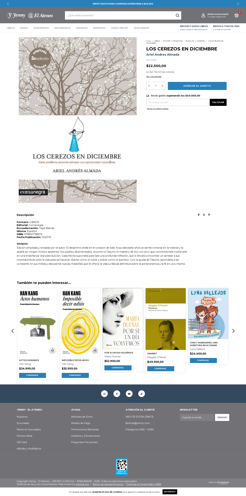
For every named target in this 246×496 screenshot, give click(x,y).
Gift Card (22, 442)
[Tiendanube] (218, 483)
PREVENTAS (99, 28)
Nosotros (22, 416)
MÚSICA (24, 28)
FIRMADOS (81, 28)
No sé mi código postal (157, 108)
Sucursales (23, 423)
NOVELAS (190, 41)
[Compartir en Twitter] (204, 214)
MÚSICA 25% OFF (119, 28)
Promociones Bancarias (85, 429)
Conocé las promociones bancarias (123, 4)
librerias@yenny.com (138, 423)
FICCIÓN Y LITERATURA (173, 41)
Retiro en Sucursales (29, 429)
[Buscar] (177, 15)
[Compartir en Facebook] (198, 214)
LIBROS (10, 28)
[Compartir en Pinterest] (209, 214)
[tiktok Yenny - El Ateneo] (141, 393)
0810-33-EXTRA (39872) (139, 416)
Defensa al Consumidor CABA (143, 484)
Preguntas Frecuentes (84, 442)
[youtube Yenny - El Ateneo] (129, 393)
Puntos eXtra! (24, 435)
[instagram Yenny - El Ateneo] (104, 393)
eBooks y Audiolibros (29, 448)
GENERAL (201, 41)
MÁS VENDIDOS (62, 28)
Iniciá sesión (221, 14)
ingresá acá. (82, 484)
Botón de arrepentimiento (108, 484)
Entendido (170, 492)
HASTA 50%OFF (141, 28)
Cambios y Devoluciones (85, 435)
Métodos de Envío (82, 416)
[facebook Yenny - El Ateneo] (116, 393)
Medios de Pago (80, 423)
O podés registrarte (216, 16)
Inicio (148, 41)
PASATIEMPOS (41, 28)
